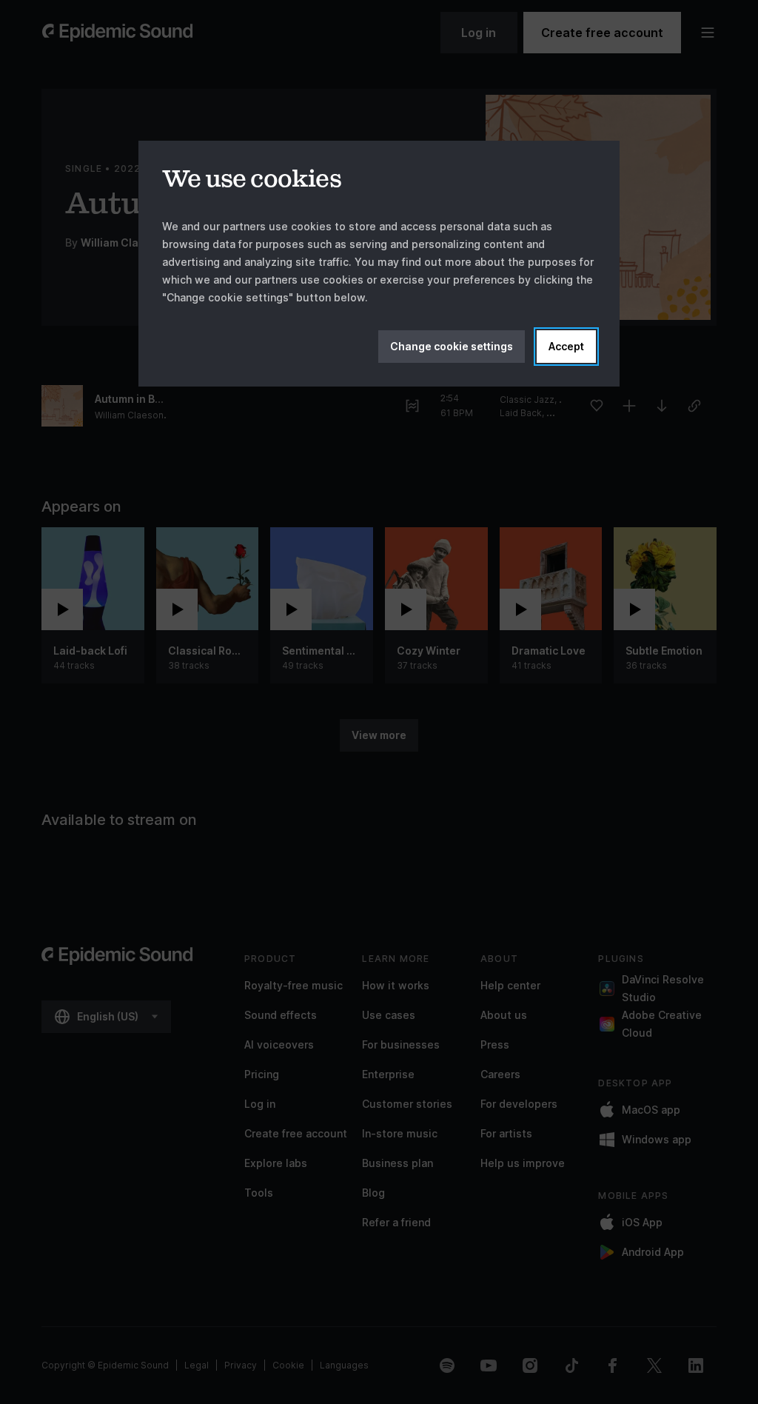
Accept (566, 346)
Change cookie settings (451, 346)
